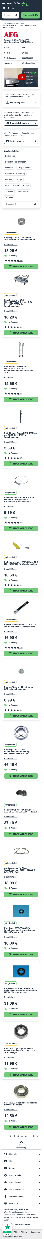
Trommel (9, 197)
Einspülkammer (24, 167)
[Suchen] (16, 15)
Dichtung (9, 167)
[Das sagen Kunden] (39, 1196)
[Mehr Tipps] (39, 1203)
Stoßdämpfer (23, 191)
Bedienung (10, 155)
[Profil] (13, 8)
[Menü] (3, 4)
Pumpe (26, 185)
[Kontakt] (39, 1168)
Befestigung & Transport (15, 161)
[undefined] (38, 1135)
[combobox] (7, 15)
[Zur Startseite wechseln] (18, 4)
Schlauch (9, 191)
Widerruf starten (22, 1224)
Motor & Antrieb (12, 185)
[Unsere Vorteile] (39, 1175)
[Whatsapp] (4, 7)
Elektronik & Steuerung (15, 173)
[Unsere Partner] (39, 1182)
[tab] (21, 102)
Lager (19, 179)
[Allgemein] (39, 1154)
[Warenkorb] (8, 8)
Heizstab (9, 179)
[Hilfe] (39, 1161)
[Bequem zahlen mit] (39, 1189)
